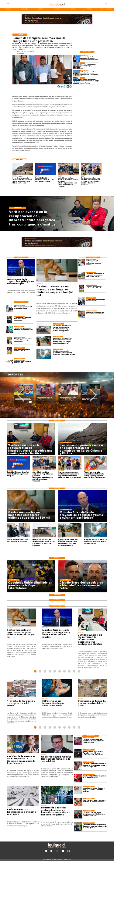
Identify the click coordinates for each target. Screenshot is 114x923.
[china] (78, 778)
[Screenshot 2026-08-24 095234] (81, 262)
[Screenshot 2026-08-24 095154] (81, 275)
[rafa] (78, 765)
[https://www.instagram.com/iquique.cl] (57, 851)
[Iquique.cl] (8, 4)
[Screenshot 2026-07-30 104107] (76, 58)
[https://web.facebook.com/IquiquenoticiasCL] (45, 851)
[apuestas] (9, 329)
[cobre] (78, 802)
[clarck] (9, 308)
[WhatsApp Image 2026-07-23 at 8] (76, 80)
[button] (19, 159)
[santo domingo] (9, 361)
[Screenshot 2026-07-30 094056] (76, 65)
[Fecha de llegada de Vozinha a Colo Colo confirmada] (9, 350)
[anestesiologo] (78, 790)
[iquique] (57, 7)
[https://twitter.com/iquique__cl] (51, 851)
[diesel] (81, 300)
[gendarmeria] (78, 826)
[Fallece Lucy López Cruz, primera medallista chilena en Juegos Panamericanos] (9, 340)
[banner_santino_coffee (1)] (57, 24)
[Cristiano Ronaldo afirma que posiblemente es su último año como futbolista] (78, 741)
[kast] (78, 814)
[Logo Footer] (56, 848)
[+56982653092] (68, 851)
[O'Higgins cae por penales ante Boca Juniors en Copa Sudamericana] (9, 319)
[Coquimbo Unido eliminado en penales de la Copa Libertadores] (81, 288)
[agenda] (78, 753)
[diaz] (81, 314)
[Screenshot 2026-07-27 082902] (76, 73)
